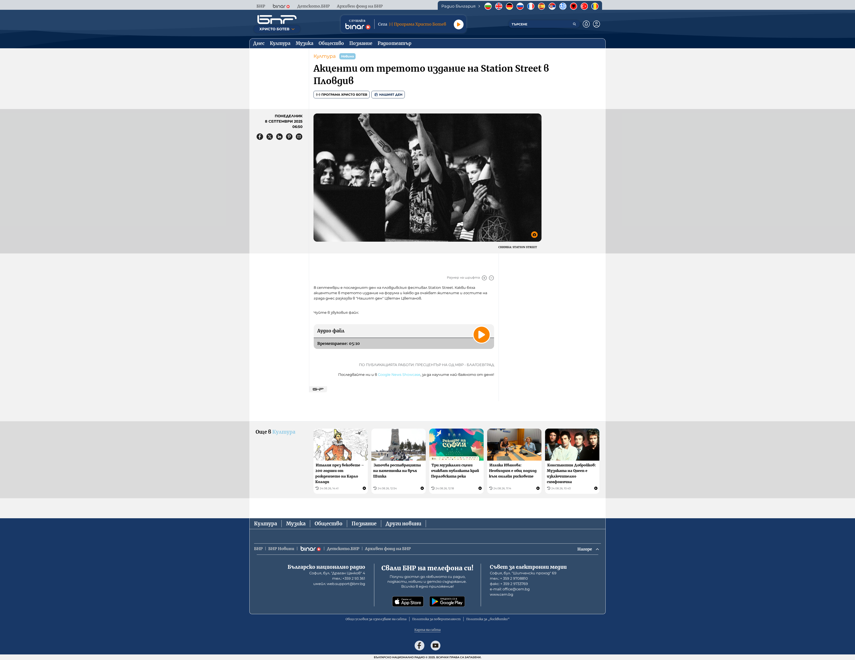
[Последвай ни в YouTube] (435, 645)
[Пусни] (459, 24)
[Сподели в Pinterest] (289, 136)
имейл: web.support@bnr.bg (339, 584)
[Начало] (277, 19)
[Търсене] (574, 24)
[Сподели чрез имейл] (299, 136)
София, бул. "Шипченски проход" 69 (523, 573)
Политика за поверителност (436, 619)
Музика (295, 523)
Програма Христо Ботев (344, 95)
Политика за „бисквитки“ (488, 619)
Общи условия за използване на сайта (376, 619)
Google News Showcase (399, 375)
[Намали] (491, 278)
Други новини (403, 523)
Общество (328, 523)
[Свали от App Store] (408, 601)
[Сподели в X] (269, 136)
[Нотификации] (586, 24)
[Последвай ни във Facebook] (419, 645)
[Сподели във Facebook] (259, 136)
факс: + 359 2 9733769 (509, 584)
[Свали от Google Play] (447, 601)
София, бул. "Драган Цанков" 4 (337, 573)
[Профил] (596, 24)
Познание (364, 523)
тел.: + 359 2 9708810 (509, 578)
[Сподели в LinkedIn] (279, 136)
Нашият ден (390, 95)
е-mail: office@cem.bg (510, 589)
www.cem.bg (501, 594)
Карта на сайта (427, 630)
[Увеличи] (484, 278)
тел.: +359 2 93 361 (348, 578)
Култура (325, 56)
